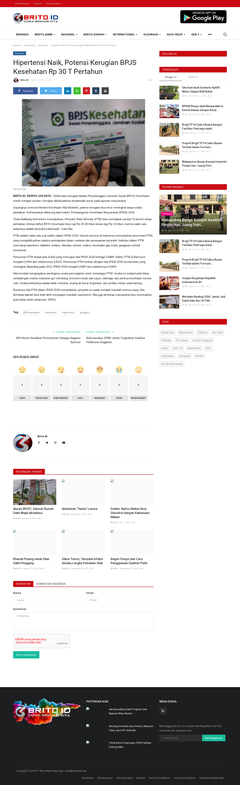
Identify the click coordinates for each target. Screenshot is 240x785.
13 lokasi (166, 340)
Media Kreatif (22, 3)
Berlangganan (214, 738)
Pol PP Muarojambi (172, 364)
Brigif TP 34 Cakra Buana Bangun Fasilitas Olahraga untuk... (202, 126)
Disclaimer (88, 778)
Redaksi (140, 778)
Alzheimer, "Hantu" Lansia (79, 509)
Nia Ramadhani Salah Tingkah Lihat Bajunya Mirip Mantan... (128, 711)
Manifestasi (194, 348)
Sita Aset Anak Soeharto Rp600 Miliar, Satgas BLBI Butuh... (201, 89)
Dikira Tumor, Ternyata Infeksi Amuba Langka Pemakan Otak (82, 561)
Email (90, 593)
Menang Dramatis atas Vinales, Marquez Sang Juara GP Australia (131, 728)
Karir (208, 348)
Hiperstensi (68, 312)
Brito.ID (25, 80)
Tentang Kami (104, 778)
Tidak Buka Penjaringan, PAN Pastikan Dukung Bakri (130, 744)
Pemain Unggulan (202, 340)
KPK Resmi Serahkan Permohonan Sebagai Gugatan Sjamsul (48, 340)
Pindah (199, 356)
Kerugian (84, 312)
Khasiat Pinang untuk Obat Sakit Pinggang (31, 561)
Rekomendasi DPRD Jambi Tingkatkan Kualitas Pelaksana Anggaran (115, 340)
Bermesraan (186, 332)
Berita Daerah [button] (94, 34)
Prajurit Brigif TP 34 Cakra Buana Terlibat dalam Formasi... (202, 145)
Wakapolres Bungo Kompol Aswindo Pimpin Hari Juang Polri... (204, 163)
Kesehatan (43, 45)
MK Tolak (217, 332)
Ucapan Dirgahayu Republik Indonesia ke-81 (198, 280)
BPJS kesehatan (31, 312)
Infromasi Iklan (124, 778)
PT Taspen (182, 340)
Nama (17, 593)
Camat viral (167, 332)
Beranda (22, 34)
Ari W (184, 95)
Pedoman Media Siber (212, 778)
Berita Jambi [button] (44, 34)
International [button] (124, 34)
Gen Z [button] (195, 34)
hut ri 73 (177, 348)
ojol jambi (184, 356)
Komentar (23, 583)
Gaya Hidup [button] (175, 34)
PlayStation (167, 356)
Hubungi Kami (53, 3)
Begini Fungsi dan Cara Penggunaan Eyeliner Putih (129, 561)
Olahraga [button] (151, 34)
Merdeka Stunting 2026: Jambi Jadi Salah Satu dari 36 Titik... (204, 298)
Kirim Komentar (26, 655)
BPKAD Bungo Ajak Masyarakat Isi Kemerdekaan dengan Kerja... (202, 108)
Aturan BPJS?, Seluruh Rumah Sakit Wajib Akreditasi (33, 511)
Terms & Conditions (159, 778)
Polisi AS (202, 332)
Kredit (164, 348)
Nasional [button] (68, 34)
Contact (38, 3)
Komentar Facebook (51, 583)
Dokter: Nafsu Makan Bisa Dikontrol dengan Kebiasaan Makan (130, 513)
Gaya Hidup (29, 45)
